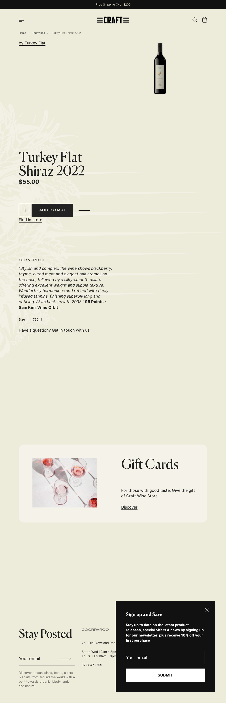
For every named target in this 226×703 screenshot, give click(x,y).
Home (22, 32)
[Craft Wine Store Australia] (113, 20)
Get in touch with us (70, 330)
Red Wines (38, 32)
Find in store (30, 219)
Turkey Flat (34, 43)
